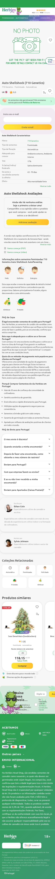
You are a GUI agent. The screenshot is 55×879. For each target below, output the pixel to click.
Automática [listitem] (22, 18)
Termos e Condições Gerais (43, 707)
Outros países (12, 754)
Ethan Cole (19, 506)
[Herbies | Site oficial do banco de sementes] (15, 10)
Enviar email (27, 127)
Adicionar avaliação (28, 222)
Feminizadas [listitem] (8, 18)
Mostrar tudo (45, 186)
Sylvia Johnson (21, 541)
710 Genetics (33, 141)
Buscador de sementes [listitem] (34, 18)
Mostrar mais (45, 244)
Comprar (22, 665)
